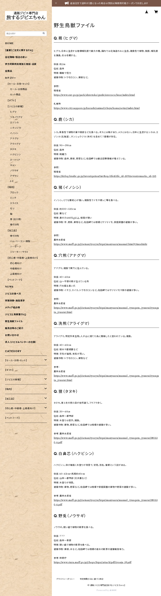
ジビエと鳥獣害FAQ (15, 314)
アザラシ (14, 175)
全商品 (8, 71)
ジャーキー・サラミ (19, 251)
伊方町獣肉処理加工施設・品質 (20, 64)
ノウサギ (14, 170)
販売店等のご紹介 (14, 328)
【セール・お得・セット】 (19, 83)
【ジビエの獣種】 (15, 106)
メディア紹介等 (12, 307)
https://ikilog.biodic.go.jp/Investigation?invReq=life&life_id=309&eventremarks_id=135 (105, 176)
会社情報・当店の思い (16, 57)
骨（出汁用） (16, 219)
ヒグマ (13, 111)
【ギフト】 (12, 100)
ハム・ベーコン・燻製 (20, 241)
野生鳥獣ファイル (14, 321)
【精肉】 (11, 187)
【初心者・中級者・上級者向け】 (23, 257)
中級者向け (16, 268)
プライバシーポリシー (65, 579)
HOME (9, 43)
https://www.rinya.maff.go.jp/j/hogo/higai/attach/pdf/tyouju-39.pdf (92, 562)
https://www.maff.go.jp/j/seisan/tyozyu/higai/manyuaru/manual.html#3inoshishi (100, 244)
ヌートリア (15, 159)
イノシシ (14, 133)
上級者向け (16, 273)
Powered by (103, 590)
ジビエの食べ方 (13, 293)
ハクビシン (15, 154)
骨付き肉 (14, 224)
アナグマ (14, 138)
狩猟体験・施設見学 (15, 300)
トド (12, 181)
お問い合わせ (12, 335)
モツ (12, 208)
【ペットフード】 (15, 279)
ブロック (14, 192)
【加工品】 (12, 230)
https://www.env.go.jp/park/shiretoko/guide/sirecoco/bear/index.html (94, 95)
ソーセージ (15, 246)
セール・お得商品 (18, 89)
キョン (13, 165)
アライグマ (15, 143)
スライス (14, 203)
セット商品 (15, 94)
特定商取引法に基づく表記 (91, 579)
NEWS (9, 286)
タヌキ (13, 149)
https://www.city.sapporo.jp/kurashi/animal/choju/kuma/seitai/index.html (97, 108)
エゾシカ (14, 122)
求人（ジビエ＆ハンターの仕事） (20, 342)
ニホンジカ (15, 127)
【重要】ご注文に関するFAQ (19, 50)
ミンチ (13, 197)
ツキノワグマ (16, 117)
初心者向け (16, 263)
